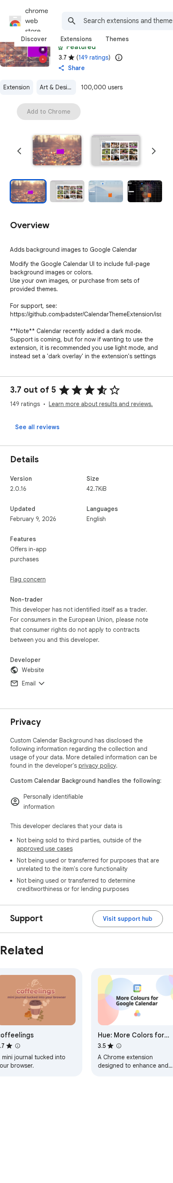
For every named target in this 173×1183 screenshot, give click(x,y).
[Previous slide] (19, 151)
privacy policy (97, 765)
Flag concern (28, 579)
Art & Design (57, 87)
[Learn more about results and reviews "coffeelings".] (18, 1046)
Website (33, 670)
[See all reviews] (37, 427)
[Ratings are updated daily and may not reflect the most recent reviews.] (118, 57)
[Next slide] (153, 151)
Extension (16, 87)
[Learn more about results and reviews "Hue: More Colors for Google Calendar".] (119, 1046)
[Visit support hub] (127, 919)
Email (29, 683)
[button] (57, 151)
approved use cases (45, 848)
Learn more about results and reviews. (101, 404)
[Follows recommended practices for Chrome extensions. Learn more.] (60, 47)
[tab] (34, 39)
